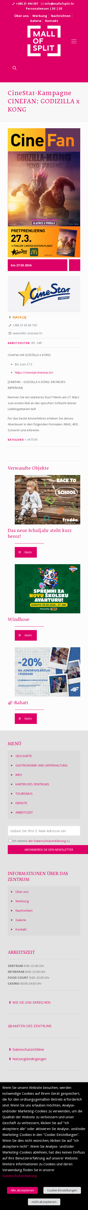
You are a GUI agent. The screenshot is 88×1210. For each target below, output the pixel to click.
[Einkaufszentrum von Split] (44, 41)
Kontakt (51, 21)
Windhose (18, 620)
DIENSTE (21, 803)
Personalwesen (37, 9)
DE (54, 9)
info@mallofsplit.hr (59, 4)
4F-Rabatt (18, 703)
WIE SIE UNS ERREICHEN (31, 1002)
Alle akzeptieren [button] (22, 1190)
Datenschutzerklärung (19, 1175)
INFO (18, 775)
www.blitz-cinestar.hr (27, 333)
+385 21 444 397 (27, 4)
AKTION (32, 440)
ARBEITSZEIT (24, 812)
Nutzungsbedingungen (29, 1059)
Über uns (21, 16)
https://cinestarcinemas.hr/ (34, 372)
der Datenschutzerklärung (47, 841)
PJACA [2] (19, 317)
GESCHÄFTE (23, 756)
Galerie (35, 21)
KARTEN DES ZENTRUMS (32, 784)
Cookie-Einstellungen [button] (62, 1190)
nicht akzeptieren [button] (44, 1202)
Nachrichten (61, 16)
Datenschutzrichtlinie (28, 1049)
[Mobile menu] (74, 41)
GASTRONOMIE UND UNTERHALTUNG (41, 765)
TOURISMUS (24, 793)
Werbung (39, 16)
